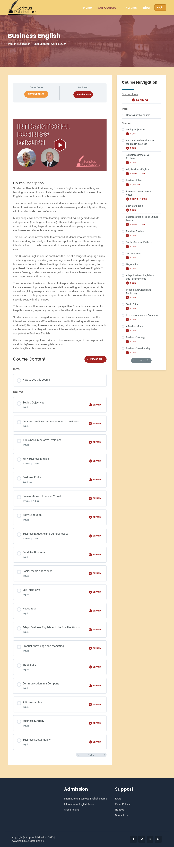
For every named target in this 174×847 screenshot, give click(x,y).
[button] (60, 145)
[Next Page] (104, 755)
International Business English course (85, 798)
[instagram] (150, 839)
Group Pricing (71, 809)
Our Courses (107, 7)
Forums (131, 7)
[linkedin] (158, 839)
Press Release (123, 804)
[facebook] (133, 839)
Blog (146, 7)
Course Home (130, 94)
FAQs (118, 798)
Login (160, 7)
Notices (119, 809)
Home (87, 7)
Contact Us (121, 815)
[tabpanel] (60, 235)
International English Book (79, 804)
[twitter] (141, 839)
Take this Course (83, 94)
